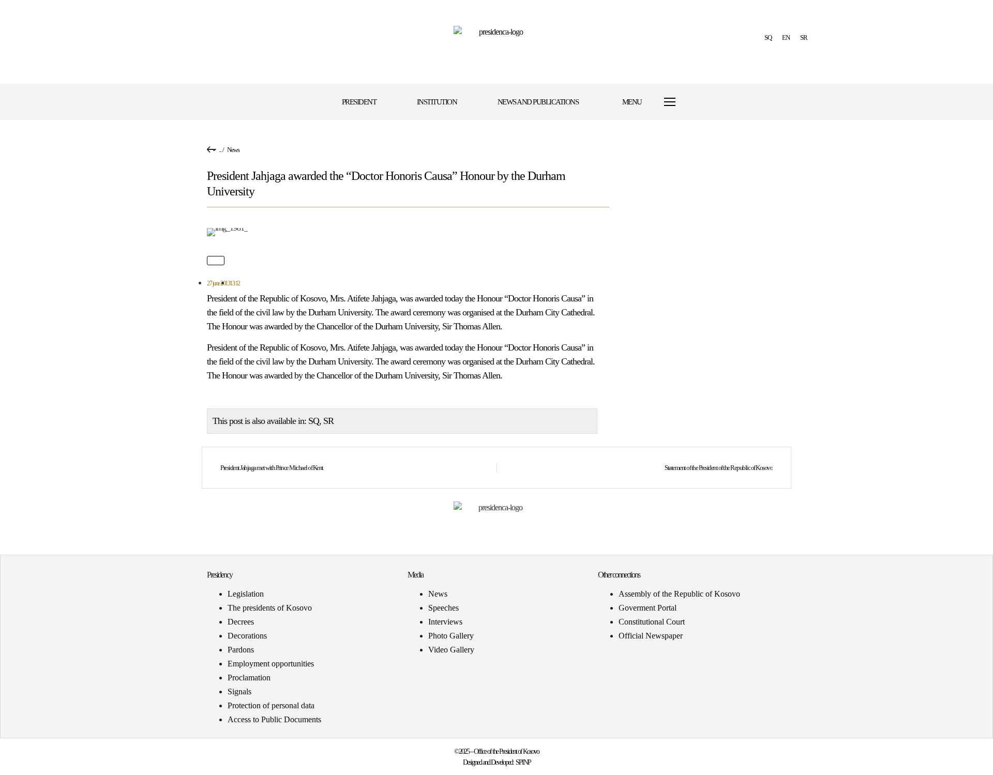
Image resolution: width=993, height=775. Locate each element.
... (220, 150)
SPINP (523, 762)
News (233, 150)
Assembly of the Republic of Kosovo (679, 593)
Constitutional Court (652, 621)
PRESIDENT (359, 102)
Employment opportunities (271, 663)
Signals (239, 691)
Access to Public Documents (274, 719)
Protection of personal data (271, 705)
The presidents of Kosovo (270, 607)
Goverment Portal (647, 607)
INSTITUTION (437, 102)
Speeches (443, 607)
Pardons (241, 649)
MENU (632, 102)
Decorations (247, 635)
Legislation (246, 593)
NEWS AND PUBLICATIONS (538, 102)
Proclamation (249, 677)
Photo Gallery (451, 635)
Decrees (241, 621)
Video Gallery (451, 649)
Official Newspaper (651, 635)
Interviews (445, 621)
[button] (715, 102)
